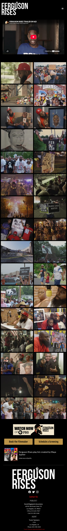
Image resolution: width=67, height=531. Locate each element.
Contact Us (33, 497)
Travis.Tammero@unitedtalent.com (34, 529)
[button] (18, 442)
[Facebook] (29, 492)
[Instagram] (37, 492)
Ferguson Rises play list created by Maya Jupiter (37, 453)
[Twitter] (33, 492)
